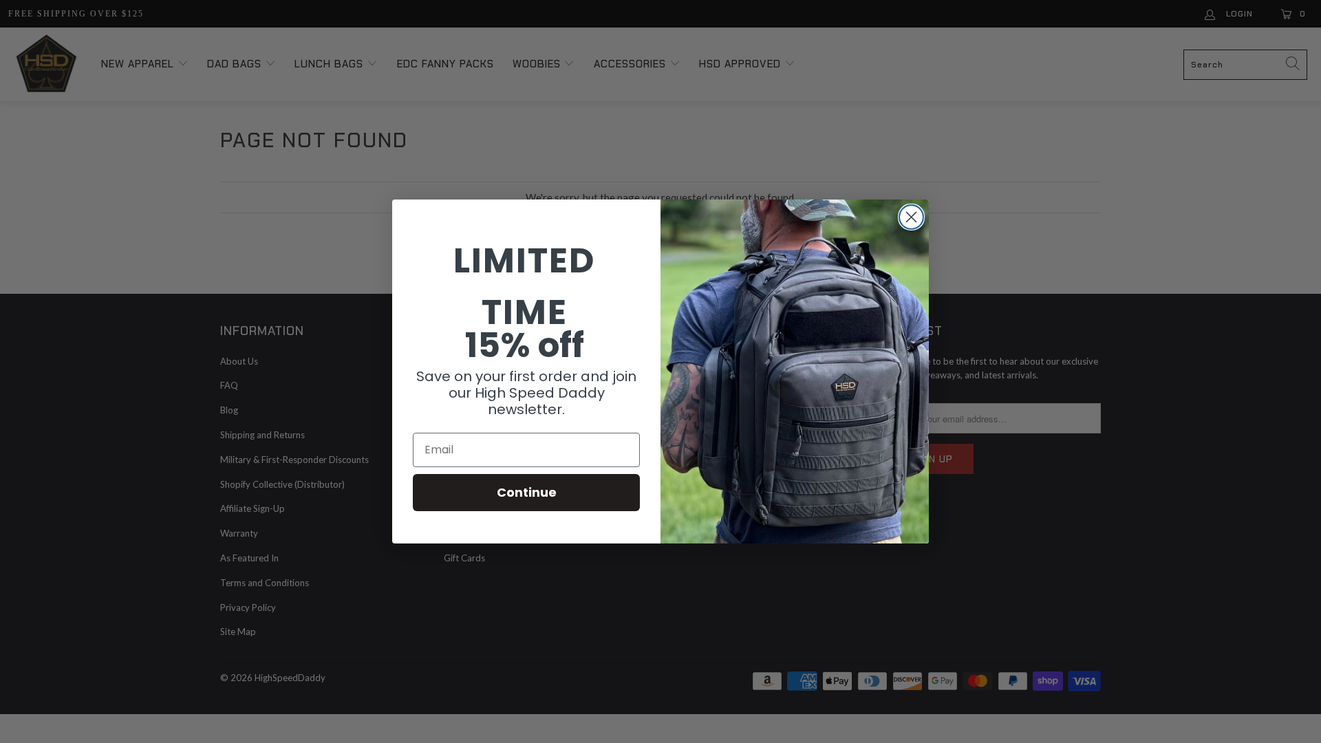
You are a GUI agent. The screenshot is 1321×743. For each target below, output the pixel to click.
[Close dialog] (911, 217)
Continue (527, 492)
